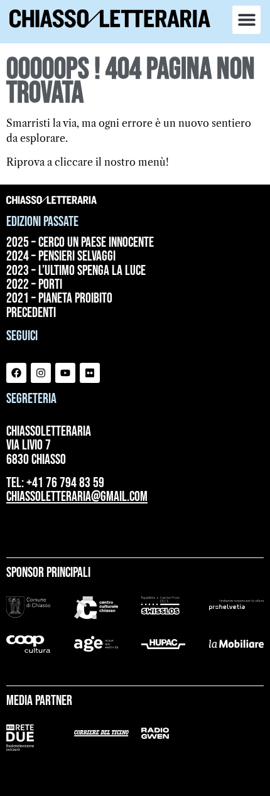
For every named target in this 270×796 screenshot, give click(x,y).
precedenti (31, 313)
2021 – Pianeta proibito (59, 299)
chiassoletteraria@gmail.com (77, 496)
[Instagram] (41, 373)
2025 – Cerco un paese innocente (80, 243)
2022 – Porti (34, 285)
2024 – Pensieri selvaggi (61, 257)
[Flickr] (90, 373)
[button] (246, 20)
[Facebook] (16, 373)
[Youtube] (65, 373)
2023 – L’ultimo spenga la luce (76, 271)
